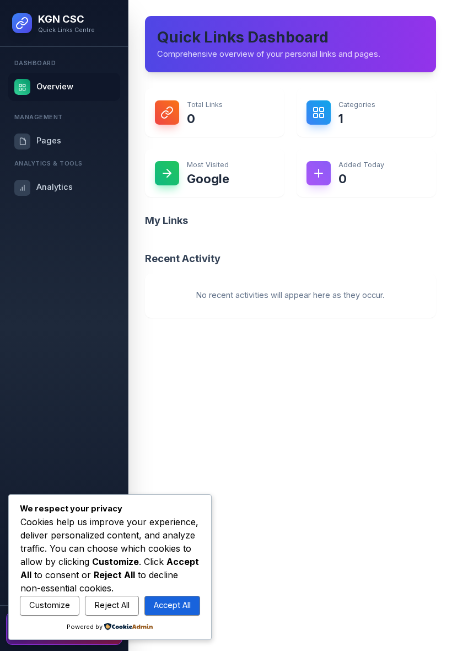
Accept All (172, 605)
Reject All (112, 605)
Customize (49, 605)
